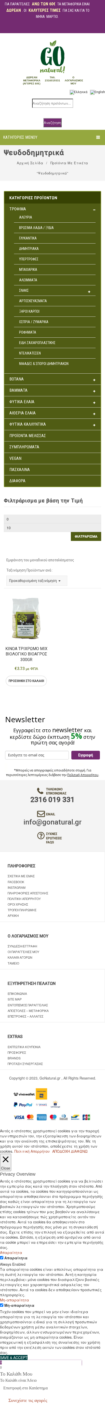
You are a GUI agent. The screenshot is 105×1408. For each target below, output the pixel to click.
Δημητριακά (29, 249)
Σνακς (24, 290)
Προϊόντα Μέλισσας (27, 435)
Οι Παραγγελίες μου (23, 951)
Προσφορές (17, 1052)
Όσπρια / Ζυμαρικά (33, 322)
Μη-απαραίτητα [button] (14, 1299)
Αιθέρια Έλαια (22, 413)
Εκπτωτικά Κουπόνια (24, 1047)
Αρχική (13, 915)
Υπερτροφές (28, 259)
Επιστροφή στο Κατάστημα (25, 1388)
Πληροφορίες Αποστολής (28, 893)
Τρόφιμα (17, 209)
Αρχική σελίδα (30, 162)
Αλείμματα (28, 280)
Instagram (16, 887)
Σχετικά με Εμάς (21, 876)
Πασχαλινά (19, 469)
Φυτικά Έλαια (21, 401)
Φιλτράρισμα (86, 536)
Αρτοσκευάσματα (33, 301)
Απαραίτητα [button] (11, 1252)
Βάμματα (18, 390)
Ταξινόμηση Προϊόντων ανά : (29, 570)
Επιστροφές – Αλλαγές (25, 1016)
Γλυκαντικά (28, 238)
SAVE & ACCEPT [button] (14, 1357)
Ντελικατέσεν (30, 353)
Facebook (16, 882)
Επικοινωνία (17, 993)
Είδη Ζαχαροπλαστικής (37, 343)
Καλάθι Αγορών (20, 957)
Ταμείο (13, 963)
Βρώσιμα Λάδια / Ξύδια (36, 228)
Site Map (15, 999)
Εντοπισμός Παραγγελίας (28, 1005)
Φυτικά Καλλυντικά (27, 424)
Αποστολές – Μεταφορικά (28, 1010)
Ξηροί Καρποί (29, 311)
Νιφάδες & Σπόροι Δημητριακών (44, 364)
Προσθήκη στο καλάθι (26, 681)
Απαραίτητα (16, 1257)
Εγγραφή (85, 755)
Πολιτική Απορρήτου (82, 775)
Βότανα (16, 379)
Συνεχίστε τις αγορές (27, 1400)
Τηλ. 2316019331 (52, 79)
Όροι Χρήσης (18, 904)
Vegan (15, 458)
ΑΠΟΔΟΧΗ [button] (61, 1151)
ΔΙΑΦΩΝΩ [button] (79, 1151)
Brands (14, 1058)
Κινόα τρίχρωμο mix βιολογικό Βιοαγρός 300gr (26, 654)
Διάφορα (17, 480)
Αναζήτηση (52, 122)
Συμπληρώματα (24, 447)
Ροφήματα (27, 332)
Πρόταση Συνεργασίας (25, 1063)
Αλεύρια (25, 217)
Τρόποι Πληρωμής (22, 910)
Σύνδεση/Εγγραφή (22, 946)
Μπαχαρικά (28, 270)
